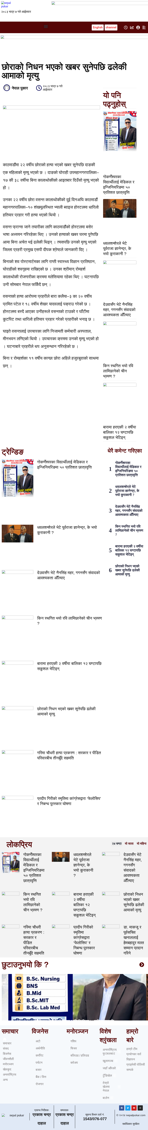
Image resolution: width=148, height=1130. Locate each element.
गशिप (73, 1041)
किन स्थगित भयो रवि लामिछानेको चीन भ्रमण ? (118, 370)
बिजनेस (7, 1053)
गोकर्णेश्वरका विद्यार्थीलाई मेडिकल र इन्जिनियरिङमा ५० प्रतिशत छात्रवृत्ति (128, 469)
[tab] (117, 843)
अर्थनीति (40, 1048)
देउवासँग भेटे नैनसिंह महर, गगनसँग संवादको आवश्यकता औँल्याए (119, 309)
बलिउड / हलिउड (80, 1055)
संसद (6, 1048)
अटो (38, 1041)
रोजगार (40, 1084)
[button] (46, 26)
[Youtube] (134, 1108)
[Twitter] (127, 1108)
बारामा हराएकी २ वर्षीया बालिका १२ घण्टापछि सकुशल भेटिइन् (119, 432)
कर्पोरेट (39, 1055)
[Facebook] (121, 1108)
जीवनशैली (8, 1059)
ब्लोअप (74, 1062)
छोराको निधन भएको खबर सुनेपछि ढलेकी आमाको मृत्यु (127, 570)
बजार (38, 1069)
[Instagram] (140, 1108)
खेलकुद (7, 1069)
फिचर (74, 1048)
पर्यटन (39, 1062)
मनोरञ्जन (8, 1064)
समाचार (7, 1043)
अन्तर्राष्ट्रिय (9, 1074)
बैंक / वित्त (41, 1077)
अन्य (5, 1079)
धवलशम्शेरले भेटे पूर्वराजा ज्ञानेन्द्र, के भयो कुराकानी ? (117, 248)
